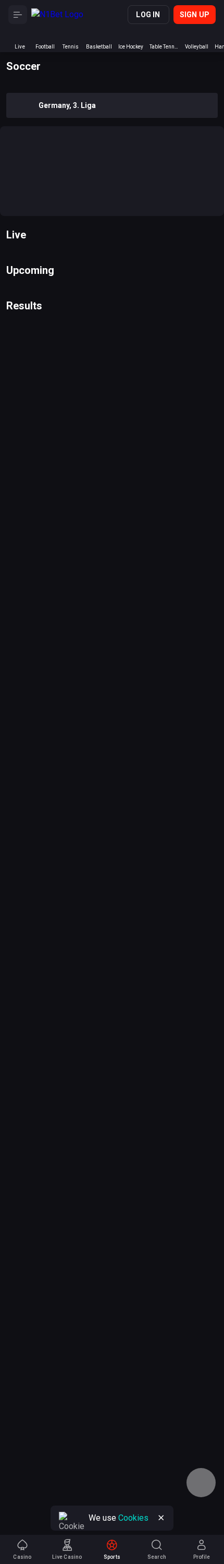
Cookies (133, 1518)
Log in (148, 14)
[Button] (17, 14)
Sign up (194, 14)
